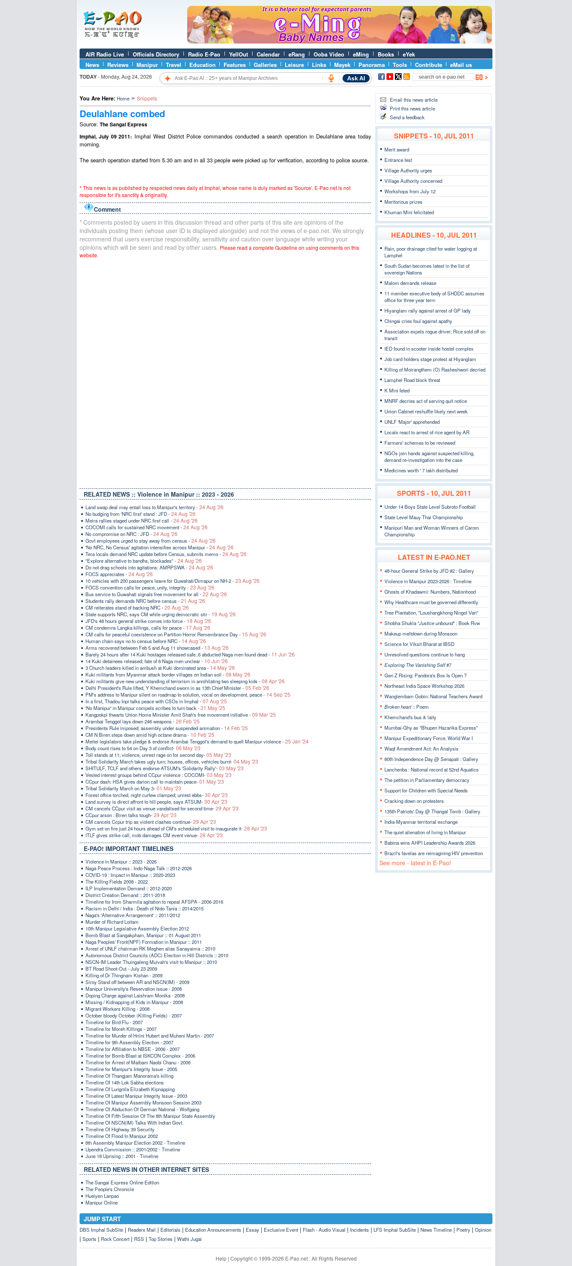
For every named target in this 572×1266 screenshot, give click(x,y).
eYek (409, 54)
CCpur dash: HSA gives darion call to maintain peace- (154, 781)
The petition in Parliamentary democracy (426, 780)
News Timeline (436, 1229)
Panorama (371, 65)
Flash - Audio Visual (324, 1229)
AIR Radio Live (104, 54)
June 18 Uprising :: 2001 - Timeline (121, 1156)
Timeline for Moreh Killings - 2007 (121, 1028)
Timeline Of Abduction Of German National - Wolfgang (142, 1109)
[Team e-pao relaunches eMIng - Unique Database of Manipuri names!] (339, 41)
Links (319, 65)
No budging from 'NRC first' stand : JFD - (140, 513)
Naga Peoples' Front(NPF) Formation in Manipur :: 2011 (143, 941)
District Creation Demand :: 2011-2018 (125, 895)
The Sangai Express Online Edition (122, 1182)
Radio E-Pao (204, 54)
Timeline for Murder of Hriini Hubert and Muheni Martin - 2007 (149, 1035)
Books (386, 54)
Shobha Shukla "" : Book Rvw (432, 623)
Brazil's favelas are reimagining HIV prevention (433, 853)
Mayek (342, 65)
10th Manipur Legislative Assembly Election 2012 (137, 928)
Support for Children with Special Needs (426, 790)
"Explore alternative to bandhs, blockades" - (143, 560)
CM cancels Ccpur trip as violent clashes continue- (150, 821)
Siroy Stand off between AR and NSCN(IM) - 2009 (137, 982)
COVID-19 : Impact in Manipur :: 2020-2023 (130, 874)
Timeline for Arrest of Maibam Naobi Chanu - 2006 (138, 1062)
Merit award (396, 149)
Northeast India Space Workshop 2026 (424, 685)
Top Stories (161, 1238)
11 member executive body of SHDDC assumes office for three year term (434, 296)
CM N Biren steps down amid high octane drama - (149, 734)
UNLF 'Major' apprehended (412, 421)
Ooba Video (329, 54)
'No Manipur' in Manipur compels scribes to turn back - (155, 708)
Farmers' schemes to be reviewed (419, 442)
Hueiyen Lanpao (102, 1195)
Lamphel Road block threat (412, 380)
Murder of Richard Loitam (112, 921)
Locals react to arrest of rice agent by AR (426, 432)
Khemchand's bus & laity (410, 717)
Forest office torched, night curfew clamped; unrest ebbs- (156, 795)
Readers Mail (142, 1229)
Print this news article (412, 108)
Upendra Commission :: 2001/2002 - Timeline (132, 1149)
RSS (139, 1238)
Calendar (268, 54)
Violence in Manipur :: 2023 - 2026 (121, 861)
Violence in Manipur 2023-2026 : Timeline (428, 581)
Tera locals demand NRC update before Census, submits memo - (166, 554)
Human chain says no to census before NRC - (145, 641)
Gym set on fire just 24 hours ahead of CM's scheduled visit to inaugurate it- (176, 828)
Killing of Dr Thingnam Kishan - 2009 (123, 975)
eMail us (461, 65)
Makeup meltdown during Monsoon (420, 633)
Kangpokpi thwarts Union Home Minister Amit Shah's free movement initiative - (180, 714)
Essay (252, 1229)
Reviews (118, 65)
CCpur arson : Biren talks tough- (131, 815)
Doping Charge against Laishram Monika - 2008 (135, 995)
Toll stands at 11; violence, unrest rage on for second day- (158, 754)
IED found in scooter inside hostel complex (429, 348)
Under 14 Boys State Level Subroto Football (430, 506)
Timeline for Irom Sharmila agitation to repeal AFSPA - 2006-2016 (154, 901)
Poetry (463, 1229)
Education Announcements (213, 1229)
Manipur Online (101, 1202)
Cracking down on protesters (414, 800)
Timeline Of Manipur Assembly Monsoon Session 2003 (143, 1102)
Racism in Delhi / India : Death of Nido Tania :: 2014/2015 (144, 908)
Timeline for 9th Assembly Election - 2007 (129, 1042)
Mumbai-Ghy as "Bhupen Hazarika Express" (431, 727)
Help (221, 1258)
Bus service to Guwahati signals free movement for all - (156, 594)
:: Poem (406, 706)
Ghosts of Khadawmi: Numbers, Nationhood (430, 591)
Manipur (147, 65)
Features (235, 65)
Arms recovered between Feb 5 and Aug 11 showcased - (157, 647)
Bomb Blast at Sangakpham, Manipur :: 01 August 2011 (143, 935)
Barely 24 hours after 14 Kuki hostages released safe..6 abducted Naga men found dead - (190, 654)
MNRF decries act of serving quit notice (425, 400)
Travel (173, 65)
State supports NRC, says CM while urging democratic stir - (160, 614)
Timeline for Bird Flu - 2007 (114, 1022)
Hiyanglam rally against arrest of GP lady (427, 310)
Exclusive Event (281, 1229)
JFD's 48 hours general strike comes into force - (148, 621)
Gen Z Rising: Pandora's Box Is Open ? (425, 675)
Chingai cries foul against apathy (418, 321)
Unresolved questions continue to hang (424, 654)
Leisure (294, 65)
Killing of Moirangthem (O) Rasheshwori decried (434, 369)
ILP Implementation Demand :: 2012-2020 (128, 888)
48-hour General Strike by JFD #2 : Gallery (429, 570)
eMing (361, 54)
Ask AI (356, 78)
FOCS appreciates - (119, 574)
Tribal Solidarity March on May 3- (133, 788)
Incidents (359, 1229)
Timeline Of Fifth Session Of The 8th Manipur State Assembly (150, 1115)
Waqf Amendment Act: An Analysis (421, 748)
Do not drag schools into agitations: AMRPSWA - (149, 567)
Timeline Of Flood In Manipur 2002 (121, 1136)
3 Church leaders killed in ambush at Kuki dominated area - (160, 667)
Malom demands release (410, 282)
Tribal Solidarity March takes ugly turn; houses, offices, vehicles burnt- (171, 761)
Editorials (170, 1229)
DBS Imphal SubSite (101, 1229)
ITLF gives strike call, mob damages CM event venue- (154, 835)
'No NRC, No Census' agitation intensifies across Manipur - (159, 547)
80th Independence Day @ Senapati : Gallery (431, 759)
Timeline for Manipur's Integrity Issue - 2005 (131, 1069)
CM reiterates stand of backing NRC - (137, 607)
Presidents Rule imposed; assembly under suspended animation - (166, 728)
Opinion (483, 1229)
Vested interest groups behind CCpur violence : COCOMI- (158, 774)
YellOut (238, 54)
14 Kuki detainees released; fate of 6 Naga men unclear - (156, 661)
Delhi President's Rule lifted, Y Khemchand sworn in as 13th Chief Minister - (177, 687)
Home (123, 98)
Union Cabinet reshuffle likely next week (426, 411)
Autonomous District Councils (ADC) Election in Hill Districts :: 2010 (156, 955)
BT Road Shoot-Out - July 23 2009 (121, 968)
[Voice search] (331, 78)
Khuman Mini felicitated (409, 212)
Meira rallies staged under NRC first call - (141, 520)
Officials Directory (156, 54)
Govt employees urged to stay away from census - (150, 540)
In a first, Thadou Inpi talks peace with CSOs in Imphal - (156, 701)
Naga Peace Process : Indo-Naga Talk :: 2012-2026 (138, 868)
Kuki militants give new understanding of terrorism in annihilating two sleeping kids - (185, 681)
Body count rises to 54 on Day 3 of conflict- (143, 748)
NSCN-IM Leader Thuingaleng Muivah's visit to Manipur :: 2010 (151, 961)
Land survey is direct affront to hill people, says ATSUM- (156, 801)
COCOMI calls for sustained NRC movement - (146, 527)
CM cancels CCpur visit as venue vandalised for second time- (162, 808)
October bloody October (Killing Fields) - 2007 (133, 1015)
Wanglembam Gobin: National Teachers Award (433, 696)
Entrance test (398, 159)
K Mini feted (397, 390)
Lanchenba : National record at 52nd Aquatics (431, 769)
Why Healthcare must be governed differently (431, 602)
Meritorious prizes (403, 201)
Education (202, 65)
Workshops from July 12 (409, 191)
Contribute (428, 65)
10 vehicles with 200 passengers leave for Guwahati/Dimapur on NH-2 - (172, 580)
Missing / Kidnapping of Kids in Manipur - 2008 (134, 1002)
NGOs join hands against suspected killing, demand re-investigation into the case (429, 456)
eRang (297, 54)
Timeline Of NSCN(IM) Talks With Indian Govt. (134, 1122)
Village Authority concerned (413, 180)
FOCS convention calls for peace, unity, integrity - (149, 587)
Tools (400, 65)
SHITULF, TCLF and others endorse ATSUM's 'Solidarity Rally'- (164, 768)
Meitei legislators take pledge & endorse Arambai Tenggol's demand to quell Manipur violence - (197, 741)
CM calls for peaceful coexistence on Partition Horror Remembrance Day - (175, 634)
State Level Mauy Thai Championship (423, 517)
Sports (89, 1238)
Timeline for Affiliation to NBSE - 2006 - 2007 (132, 1049)
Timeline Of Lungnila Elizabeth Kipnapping (130, 1089)
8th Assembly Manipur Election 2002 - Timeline (135, 1142)
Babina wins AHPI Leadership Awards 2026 (429, 842)
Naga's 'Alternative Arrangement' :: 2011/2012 (132, 915)
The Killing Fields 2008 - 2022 (116, 881)
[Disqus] (225, 371)
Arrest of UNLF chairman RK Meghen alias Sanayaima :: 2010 (150, 948)
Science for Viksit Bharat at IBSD (419, 644)
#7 (417, 664)
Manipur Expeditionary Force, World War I (428, 738)
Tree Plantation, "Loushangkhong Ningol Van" (431, 612)
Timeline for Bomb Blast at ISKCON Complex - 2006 (140, 1055)
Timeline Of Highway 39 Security (120, 1129)
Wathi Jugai (189, 1238)
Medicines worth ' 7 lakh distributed (421, 470)
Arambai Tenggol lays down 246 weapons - (142, 721)
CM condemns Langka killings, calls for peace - (147, 627)
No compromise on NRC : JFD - (131, 533)
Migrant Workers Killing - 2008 (117, 1008)
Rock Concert (115, 1238)
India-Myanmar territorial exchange (421, 821)
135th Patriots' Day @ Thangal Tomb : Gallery (432, 811)
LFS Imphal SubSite (395, 1229)
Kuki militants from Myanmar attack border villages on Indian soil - (167, 674)
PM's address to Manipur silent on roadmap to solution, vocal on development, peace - (188, 694)
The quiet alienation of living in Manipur (425, 832)
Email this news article (414, 99)
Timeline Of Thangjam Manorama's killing (129, 1075)
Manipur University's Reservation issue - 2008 (133, 988)
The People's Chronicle (109, 1189)
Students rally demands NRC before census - (145, 600)
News (92, 65)
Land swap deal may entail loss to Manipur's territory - (154, 507)
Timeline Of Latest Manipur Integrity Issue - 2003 (136, 1095)
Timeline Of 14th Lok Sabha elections (124, 1082)
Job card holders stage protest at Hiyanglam (430, 359)
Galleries (265, 65)
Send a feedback (407, 117)
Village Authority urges (408, 170)
